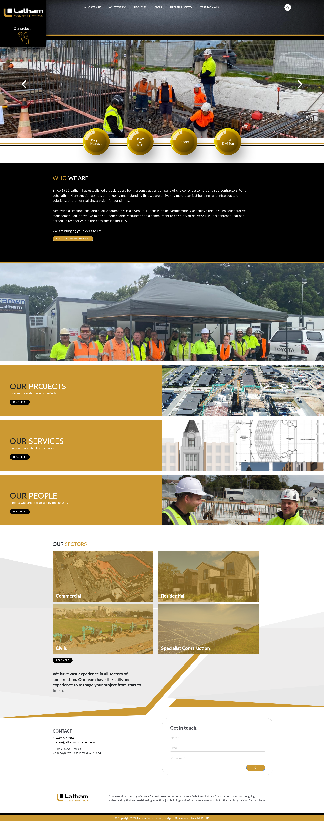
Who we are (92, 7)
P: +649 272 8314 (63, 738)
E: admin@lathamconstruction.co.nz (74, 742)
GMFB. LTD (202, 818)
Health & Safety (181, 7)
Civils (158, 7)
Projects (140, 7)
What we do (117, 7)
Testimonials (209, 7)
